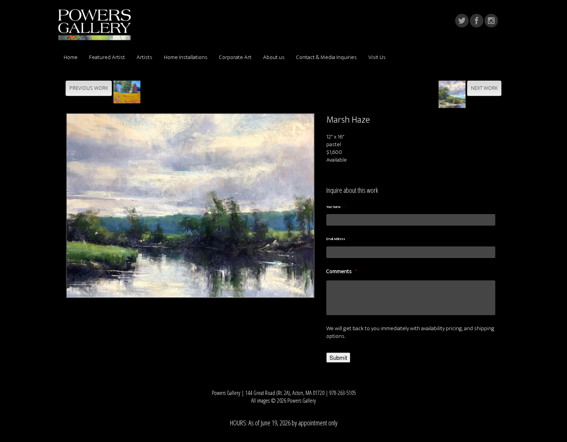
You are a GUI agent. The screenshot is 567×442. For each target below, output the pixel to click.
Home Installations (186, 57)
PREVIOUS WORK (88, 88)
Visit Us (377, 57)
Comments (341, 271)
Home (71, 57)
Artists (144, 57)
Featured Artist (107, 57)
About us (274, 57)
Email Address (337, 239)
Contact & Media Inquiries (326, 57)
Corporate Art (235, 57)
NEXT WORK (484, 88)
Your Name (335, 207)
